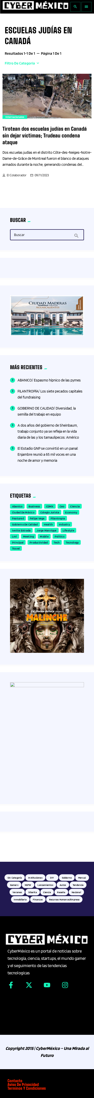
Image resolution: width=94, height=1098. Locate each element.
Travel (16, 548)
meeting (28, 536)
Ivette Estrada (21, 530)
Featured (18, 518)
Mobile (44, 536)
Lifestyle (68, 530)
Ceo (62, 506)
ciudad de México (23, 512)
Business (34, 506)
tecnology (72, 542)
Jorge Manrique (46, 530)
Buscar (19, 235)
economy (71, 512)
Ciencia (75, 506)
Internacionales (15, 117)
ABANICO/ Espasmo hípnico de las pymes (49, 380)
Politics (59, 536)
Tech (57, 542)
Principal (18, 542)
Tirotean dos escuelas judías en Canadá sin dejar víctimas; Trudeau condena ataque (45, 135)
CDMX (50, 506)
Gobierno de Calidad (25, 524)
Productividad (39, 542)
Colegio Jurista (49, 512)
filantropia (58, 518)
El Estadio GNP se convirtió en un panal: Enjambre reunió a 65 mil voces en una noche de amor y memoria (48, 454)
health (48, 524)
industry (64, 524)
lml (14, 536)
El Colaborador (17, 175)
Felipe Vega (37, 518)
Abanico (17, 506)
